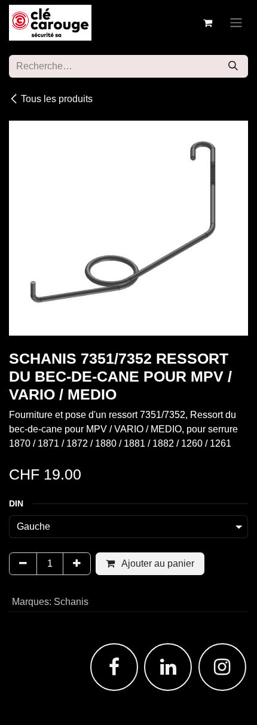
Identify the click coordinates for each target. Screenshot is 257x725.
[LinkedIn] (168, 667)
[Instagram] (222, 667)
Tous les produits (57, 99)
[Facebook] (114, 667)
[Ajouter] (77, 563)
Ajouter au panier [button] (157, 563)
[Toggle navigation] (236, 23)
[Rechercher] (233, 66)
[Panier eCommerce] (207, 23)
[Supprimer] (23, 563)
